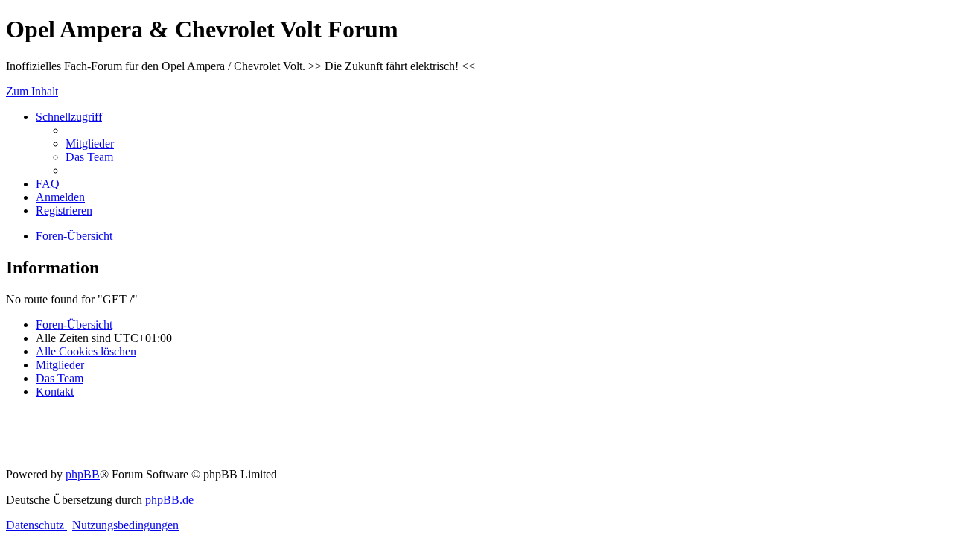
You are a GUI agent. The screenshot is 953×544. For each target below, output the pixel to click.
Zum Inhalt (32, 91)
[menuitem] (90, 143)
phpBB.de (169, 499)
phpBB (83, 474)
